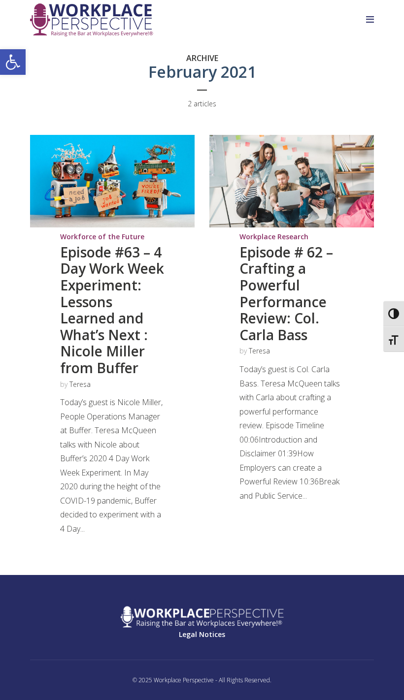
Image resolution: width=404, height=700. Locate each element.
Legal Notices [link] (202, 634)
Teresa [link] (80, 384)
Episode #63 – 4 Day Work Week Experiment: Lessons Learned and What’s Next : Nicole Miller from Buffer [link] (112, 310)
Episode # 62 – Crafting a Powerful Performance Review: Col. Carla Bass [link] (286, 293)
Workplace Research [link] (273, 236)
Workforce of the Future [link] (102, 236)
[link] (13, 62)
